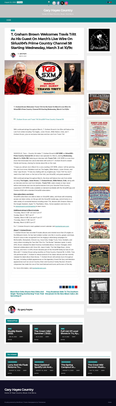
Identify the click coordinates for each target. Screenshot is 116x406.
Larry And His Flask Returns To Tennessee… (18, 367)
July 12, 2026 (94, 370)
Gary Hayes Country (58, 10)
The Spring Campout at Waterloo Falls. (69, 367)
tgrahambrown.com (62, 226)
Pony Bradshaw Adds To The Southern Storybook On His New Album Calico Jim (61, 293)
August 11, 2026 (68, 370)
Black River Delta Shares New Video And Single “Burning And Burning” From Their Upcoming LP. (27, 294)
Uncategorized (12, 362)
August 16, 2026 (41, 370)
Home (9, 20)
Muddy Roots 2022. (15, 332)
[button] (106, 20)
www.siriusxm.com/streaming (25, 206)
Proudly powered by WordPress (14, 402)
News (12, 30)
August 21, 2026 (15, 370)
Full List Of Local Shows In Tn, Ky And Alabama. (69, 333)
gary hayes (23, 53)
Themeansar (41, 402)
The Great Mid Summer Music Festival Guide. (96, 367)
